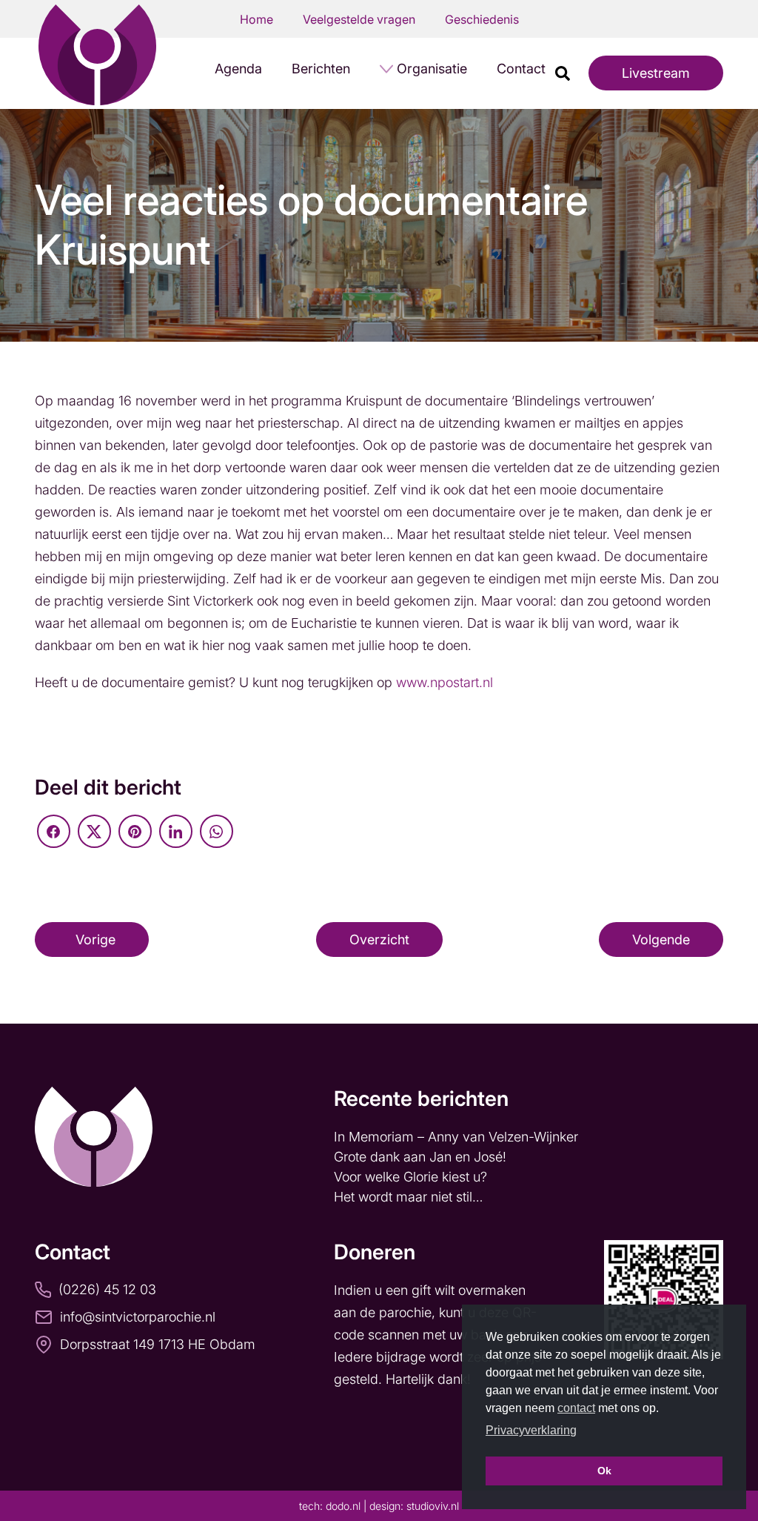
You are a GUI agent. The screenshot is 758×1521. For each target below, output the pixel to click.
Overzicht (379, 939)
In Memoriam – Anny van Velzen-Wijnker (458, 1136)
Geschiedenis (482, 19)
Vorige (95, 939)
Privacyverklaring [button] (531, 1430)
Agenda (238, 68)
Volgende (661, 939)
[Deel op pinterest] (135, 831)
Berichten (321, 68)
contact (576, 1408)
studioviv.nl (432, 1506)
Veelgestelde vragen (359, 19)
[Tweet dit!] (94, 831)
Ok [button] (604, 1471)
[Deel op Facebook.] (53, 831)
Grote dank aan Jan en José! (422, 1156)
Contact (521, 68)
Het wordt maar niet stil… (410, 1196)
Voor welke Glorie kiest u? (410, 1176)
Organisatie (432, 68)
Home (256, 19)
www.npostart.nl (444, 682)
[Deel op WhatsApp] (216, 831)
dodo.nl (343, 1506)
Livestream (656, 73)
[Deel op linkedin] (175, 831)
